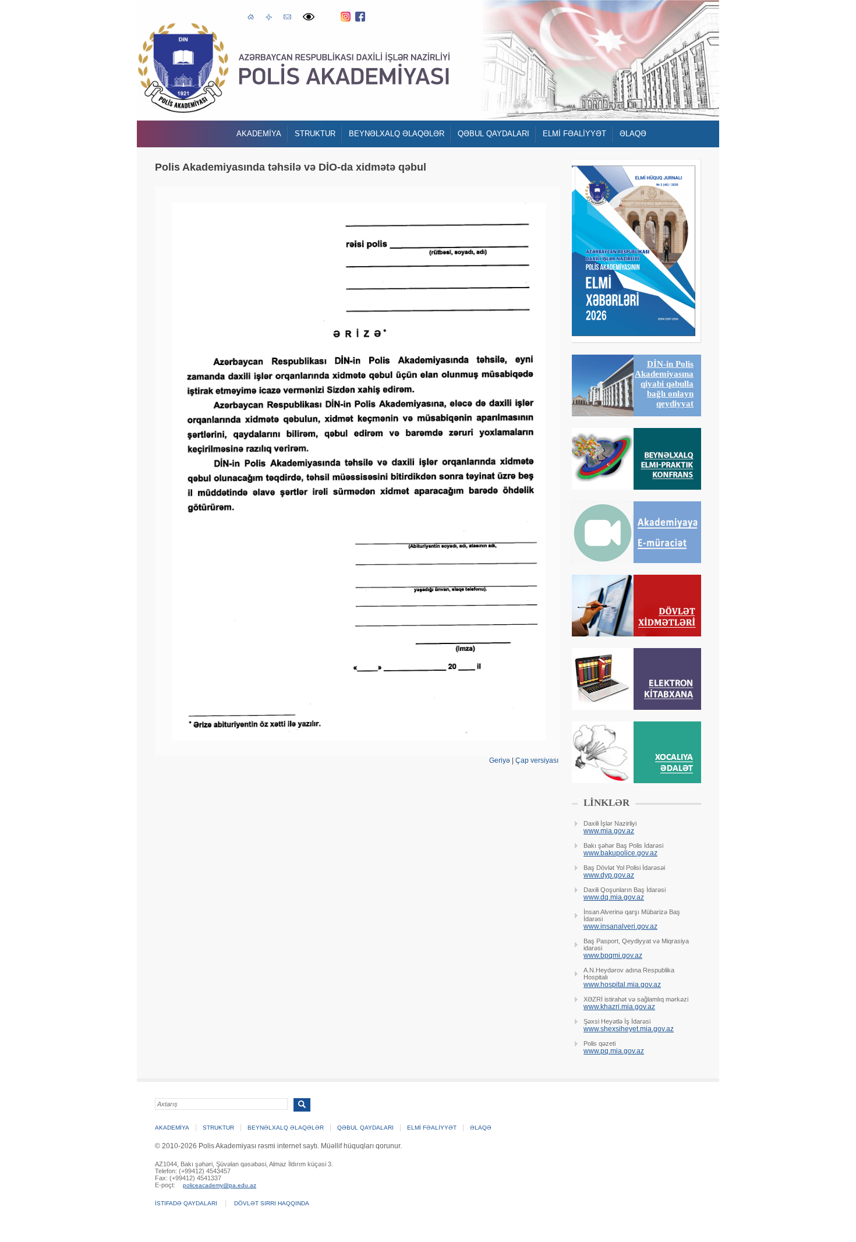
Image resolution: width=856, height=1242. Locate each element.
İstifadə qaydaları (186, 1203)
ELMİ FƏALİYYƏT (574, 133)
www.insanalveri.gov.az (620, 926)
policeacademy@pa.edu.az (219, 1185)
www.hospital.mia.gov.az (622, 985)
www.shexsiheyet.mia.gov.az (628, 1029)
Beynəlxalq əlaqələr (396, 133)
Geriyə (499, 760)
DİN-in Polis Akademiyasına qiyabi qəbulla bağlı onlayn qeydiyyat (664, 383)
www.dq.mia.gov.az (613, 897)
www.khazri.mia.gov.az (619, 1007)
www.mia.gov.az (608, 831)
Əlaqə (633, 133)
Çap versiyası (536, 760)
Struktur (315, 133)
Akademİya (258, 133)
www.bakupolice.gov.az (620, 853)
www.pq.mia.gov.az (613, 1051)
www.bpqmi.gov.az (612, 955)
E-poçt (287, 15)
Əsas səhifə (250, 16)
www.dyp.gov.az (608, 875)
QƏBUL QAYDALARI (493, 133)
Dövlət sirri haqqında (271, 1203)
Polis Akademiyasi (183, 68)
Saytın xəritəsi (269, 16)
